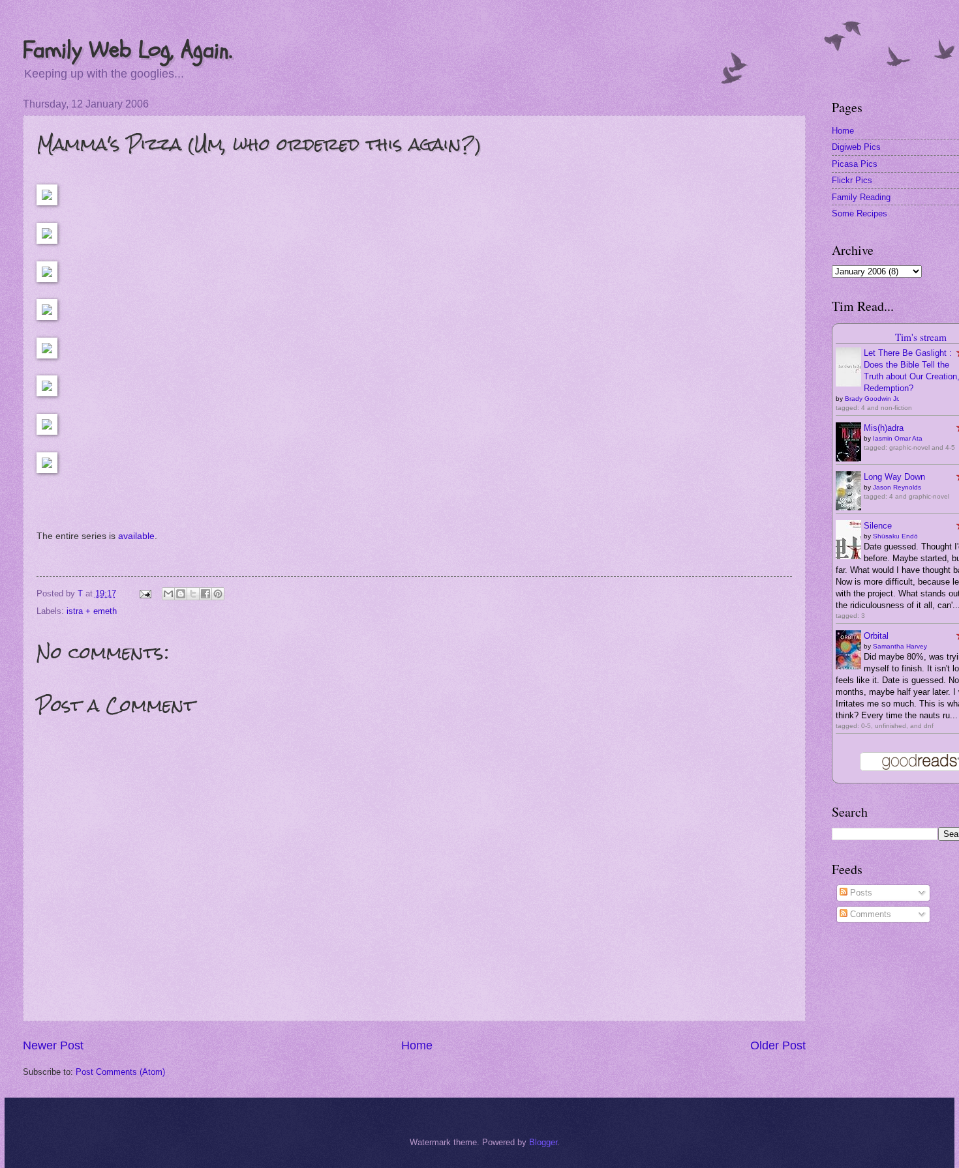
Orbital (876, 636)
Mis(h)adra (884, 428)
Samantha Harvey (900, 646)
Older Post (778, 1045)
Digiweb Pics (856, 147)
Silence (878, 526)
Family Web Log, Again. (127, 50)
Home (417, 1045)
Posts (859, 893)
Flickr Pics (852, 180)
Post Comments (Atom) (120, 1072)
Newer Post (53, 1045)
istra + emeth (92, 611)
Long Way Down (894, 477)
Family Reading (861, 197)
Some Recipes (859, 213)
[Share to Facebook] (205, 593)
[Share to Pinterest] (217, 593)
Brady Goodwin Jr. (872, 398)
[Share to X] (193, 593)
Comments (869, 914)
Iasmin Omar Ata (897, 438)
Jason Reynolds (897, 487)
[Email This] (168, 593)
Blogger (543, 1142)
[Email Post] (144, 593)
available (136, 536)
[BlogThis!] (180, 593)
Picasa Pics (854, 164)
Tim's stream (921, 336)
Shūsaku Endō (895, 536)
